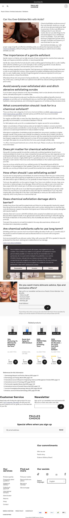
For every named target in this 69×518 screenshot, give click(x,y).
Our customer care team (11, 402)
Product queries (8, 477)
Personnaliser (18, 268)
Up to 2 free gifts (36, 2)
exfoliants (6, 99)
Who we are (41, 451)
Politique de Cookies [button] (32, 264)
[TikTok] (38, 474)
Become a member (23, 484)
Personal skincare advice (25, 480)
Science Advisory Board (44, 457)
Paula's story (41, 454)
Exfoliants (25, 11)
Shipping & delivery (6, 484)
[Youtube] (56, 474)
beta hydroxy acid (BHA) (14, 114)
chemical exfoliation (9, 49)
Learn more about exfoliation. (12, 243)
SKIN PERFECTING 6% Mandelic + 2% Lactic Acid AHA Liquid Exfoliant (56, 344)
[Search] (7, 6)
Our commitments (47, 445)
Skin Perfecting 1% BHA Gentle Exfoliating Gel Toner (12, 342)
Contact (5, 504)
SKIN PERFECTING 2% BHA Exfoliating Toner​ (41, 342)
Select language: (40, 481)
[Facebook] (65, 474)
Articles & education (16, 11)
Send (61, 430)
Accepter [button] (34, 268)
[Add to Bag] (15, 362)
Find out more (24, 469)
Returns (5, 498)
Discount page (24, 487)
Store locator (7, 495)
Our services (7, 469)
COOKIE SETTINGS (7, 514)
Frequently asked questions (8, 480)
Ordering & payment (6, 488)
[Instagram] (47, 474)
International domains (7, 492)
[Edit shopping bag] (66, 6)
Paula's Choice (5, 11)
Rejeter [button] (51, 268)
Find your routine (25, 477)
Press (5, 501)
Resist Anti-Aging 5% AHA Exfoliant (27, 341)
